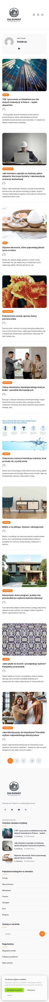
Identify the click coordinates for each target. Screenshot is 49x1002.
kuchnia (6, 659)
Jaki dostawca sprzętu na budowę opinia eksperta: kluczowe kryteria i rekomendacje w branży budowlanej (23, 176)
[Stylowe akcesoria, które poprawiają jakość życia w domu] (24, 223)
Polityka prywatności (10, 957)
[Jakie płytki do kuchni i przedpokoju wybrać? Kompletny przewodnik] (24, 639)
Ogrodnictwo (7, 311)
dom (4, 243)
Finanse (5, 896)
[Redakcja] (4, 109)
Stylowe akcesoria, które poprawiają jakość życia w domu (30, 856)
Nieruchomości (7, 884)
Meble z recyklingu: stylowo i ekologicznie (22, 527)
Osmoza (6, 454)
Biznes (5, 95)
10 (32, 761)
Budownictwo (8, 169)
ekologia (6, 522)
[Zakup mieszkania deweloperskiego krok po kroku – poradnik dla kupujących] (24, 363)
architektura (7, 590)
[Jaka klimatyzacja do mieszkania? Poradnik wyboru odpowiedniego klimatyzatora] (24, 708)
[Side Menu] (42, 15)
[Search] (38, 15)
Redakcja (22, 41)
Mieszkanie (7, 382)
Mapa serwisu (7, 963)
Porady (5, 878)
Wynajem (5, 903)
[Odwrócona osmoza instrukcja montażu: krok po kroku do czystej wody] (24, 434)
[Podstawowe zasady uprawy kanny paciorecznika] (24, 291)
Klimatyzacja (7, 728)
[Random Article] (33, 14)
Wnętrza (5, 915)
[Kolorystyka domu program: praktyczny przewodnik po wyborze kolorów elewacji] (24, 571)
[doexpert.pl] (13, 14)
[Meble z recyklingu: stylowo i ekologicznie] (24, 502)
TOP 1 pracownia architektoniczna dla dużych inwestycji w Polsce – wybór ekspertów (20, 102)
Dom (4, 909)
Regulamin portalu (9, 951)
